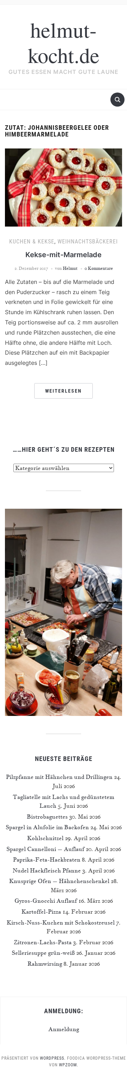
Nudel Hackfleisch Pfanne (47, 870)
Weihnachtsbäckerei (88, 241)
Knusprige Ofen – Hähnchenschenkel (59, 880)
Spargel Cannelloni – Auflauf (45, 848)
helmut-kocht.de (63, 42)
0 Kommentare (99, 268)
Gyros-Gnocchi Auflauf (45, 900)
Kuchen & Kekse (31, 241)
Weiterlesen (63, 391)
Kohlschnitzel (45, 838)
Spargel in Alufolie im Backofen (47, 827)
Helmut (70, 268)
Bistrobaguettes (47, 816)
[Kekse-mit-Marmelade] (63, 186)
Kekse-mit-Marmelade (63, 254)
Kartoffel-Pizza (41, 911)
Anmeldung (63, 1029)
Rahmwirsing (45, 963)
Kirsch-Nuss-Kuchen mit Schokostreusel (61, 922)
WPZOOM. (68, 1064)
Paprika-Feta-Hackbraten (46, 859)
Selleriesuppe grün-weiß (43, 952)
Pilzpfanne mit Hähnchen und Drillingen (59, 776)
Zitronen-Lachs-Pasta (43, 942)
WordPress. (53, 1058)
